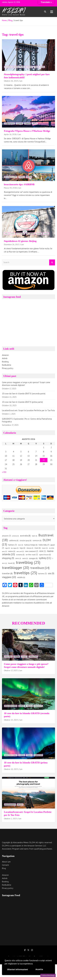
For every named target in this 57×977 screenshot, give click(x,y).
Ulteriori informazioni (17, 969)
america (15, 536)
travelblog (28, 562)
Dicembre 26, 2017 (11, 244)
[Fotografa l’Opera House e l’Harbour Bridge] (28, 112)
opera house (45, 555)
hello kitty (44, 545)
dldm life (20, 233)
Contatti (5, 865)
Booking (5, 361)
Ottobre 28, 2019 (11, 81)
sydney (45, 558)
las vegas (15, 548)
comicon (37, 540)
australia (25, 535)
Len (21, 81)
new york (20, 551)
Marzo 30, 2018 (10, 188)
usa (51, 573)
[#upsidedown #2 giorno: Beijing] (28, 222)
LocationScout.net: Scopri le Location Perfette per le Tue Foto (28, 410)
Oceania (19, 123)
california (13, 540)
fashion (12, 545)
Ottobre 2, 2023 (10, 818)
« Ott (4, 472)
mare (37, 548)
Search (52, 262)
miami (45, 548)
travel (29, 67)
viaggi (42, 67)
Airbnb (4, 358)
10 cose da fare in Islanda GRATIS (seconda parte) (23, 393)
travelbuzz (39, 568)
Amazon (5, 355)
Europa (21, 706)
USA (36, 67)
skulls (25, 558)
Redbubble (6, 365)
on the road (32, 554)
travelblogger (15, 567)
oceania (20, 555)
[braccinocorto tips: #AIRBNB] (28, 165)
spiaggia (33, 558)
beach (34, 536)
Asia (6, 233)
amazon (6, 536)
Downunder (9, 123)
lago (7, 548)
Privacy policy (7, 368)
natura (11, 551)
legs (22, 548)
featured (8, 67)
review (16, 656)
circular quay (25, 540)
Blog (4, 868)
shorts (18, 558)
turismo (42, 573)
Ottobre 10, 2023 (11, 769)
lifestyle (30, 548)
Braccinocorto (11, 177)
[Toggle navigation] (51, 12)
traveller (7, 573)
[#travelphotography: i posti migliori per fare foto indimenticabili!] (28, 55)
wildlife (21, 577)
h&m (20, 545)
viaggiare (9, 577)
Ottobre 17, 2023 (11, 670)
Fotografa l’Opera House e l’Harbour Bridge (27, 131)
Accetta (39, 969)
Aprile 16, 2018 (10, 134)
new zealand (31, 551)
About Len (6, 861)
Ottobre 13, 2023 (11, 720)
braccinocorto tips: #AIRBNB (19, 184)
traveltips (25, 572)
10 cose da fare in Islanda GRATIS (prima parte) (22, 402)
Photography (19, 67)
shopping (30, 233)
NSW (42, 551)
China (12, 233)
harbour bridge (31, 545)
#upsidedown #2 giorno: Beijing (20, 241)
